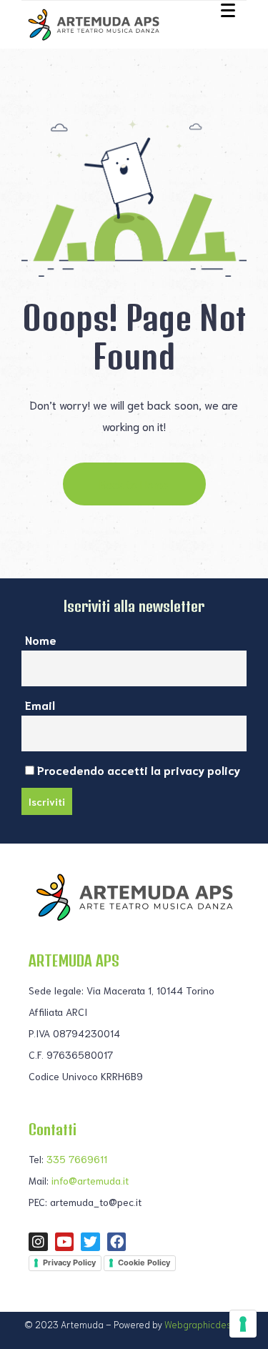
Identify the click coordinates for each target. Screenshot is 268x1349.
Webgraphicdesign (204, 1324)
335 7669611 (76, 1158)
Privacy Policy (69, 1262)
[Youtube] (64, 1242)
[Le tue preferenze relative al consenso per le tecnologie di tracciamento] (243, 1324)
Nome (40, 639)
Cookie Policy (144, 1262)
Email (40, 704)
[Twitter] (90, 1242)
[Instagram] (38, 1242)
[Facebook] (116, 1242)
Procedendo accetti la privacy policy (137, 769)
